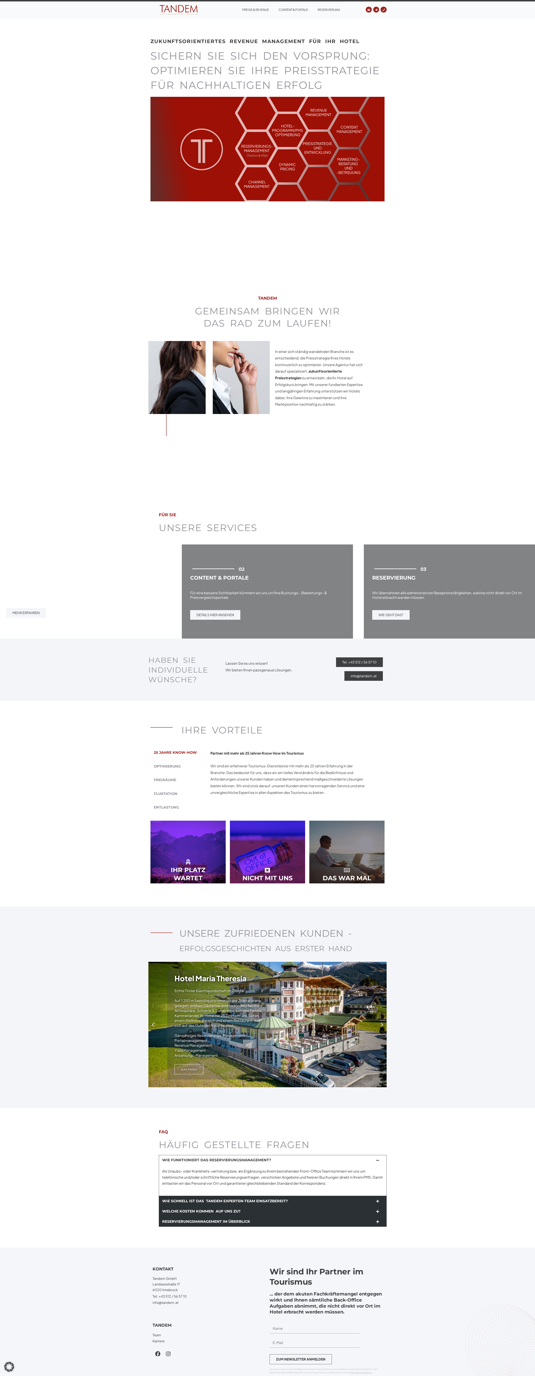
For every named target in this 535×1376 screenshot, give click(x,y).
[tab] (175, 753)
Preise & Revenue (255, 9)
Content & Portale (293, 9)
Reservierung (329, 9)
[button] (153, 1024)
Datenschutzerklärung (361, 1372)
